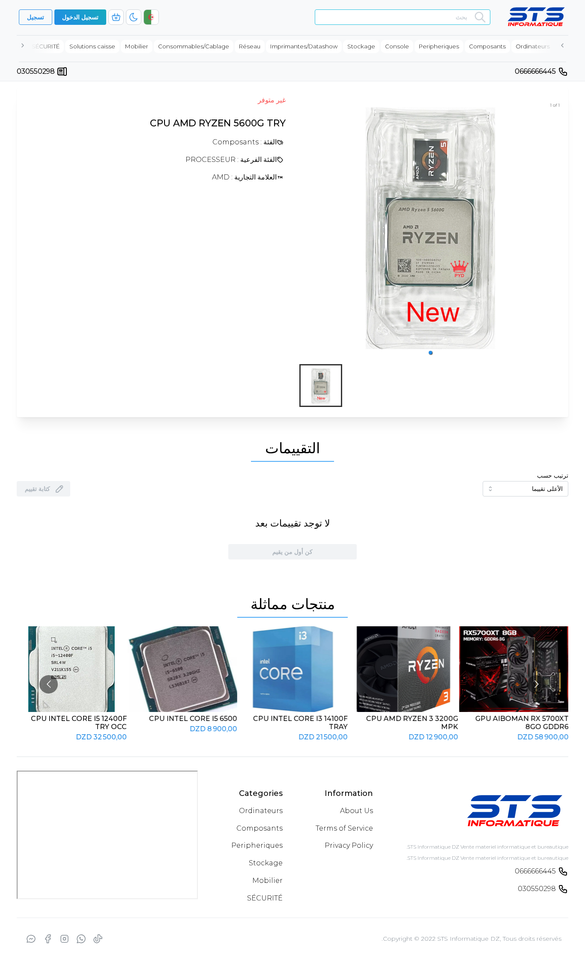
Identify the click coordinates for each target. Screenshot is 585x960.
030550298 (36, 71)
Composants (259, 828)
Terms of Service (344, 828)
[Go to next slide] (536, 684)
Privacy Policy (349, 845)
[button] (430, 352)
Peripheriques (257, 845)
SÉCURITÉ (265, 898)
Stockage (266, 863)
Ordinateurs (261, 811)
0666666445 (535, 71)
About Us (356, 811)
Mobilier (267, 880)
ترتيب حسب (552, 475)
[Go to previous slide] (48, 684)
